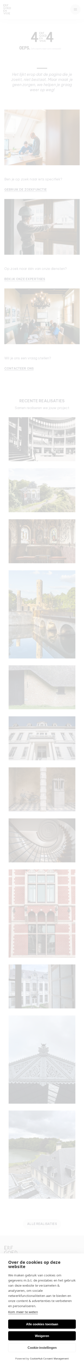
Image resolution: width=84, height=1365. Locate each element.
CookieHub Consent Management (49, 1358)
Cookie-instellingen (42, 1347)
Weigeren (42, 1336)
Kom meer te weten (23, 1312)
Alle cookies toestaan (42, 1324)
